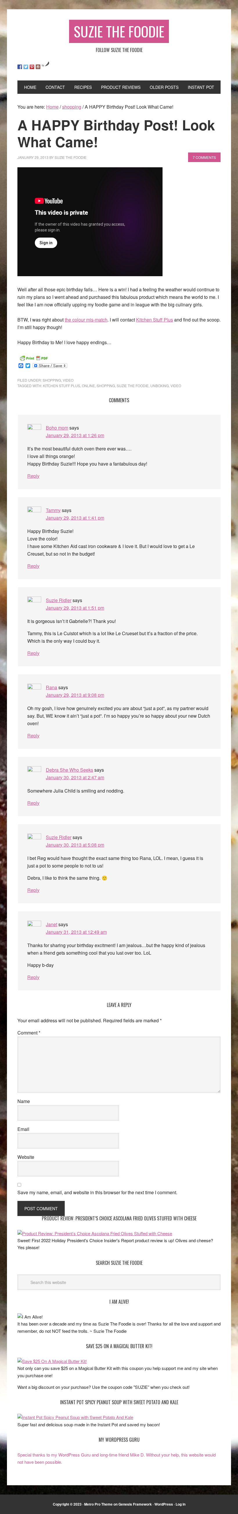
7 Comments (204, 157)
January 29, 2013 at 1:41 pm (75, 517)
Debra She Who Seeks (69, 769)
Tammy (53, 510)
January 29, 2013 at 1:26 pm (75, 435)
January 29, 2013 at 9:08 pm (75, 695)
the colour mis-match (86, 319)
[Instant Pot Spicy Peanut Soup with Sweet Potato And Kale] (75, 1417)
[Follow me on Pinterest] (32, 66)
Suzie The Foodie (119, 31)
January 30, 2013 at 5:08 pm (75, 844)
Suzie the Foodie (133, 385)
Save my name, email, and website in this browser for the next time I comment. (97, 1192)
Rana (51, 687)
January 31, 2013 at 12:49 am (76, 931)
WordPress (163, 1504)
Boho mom (57, 427)
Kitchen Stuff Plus (154, 319)
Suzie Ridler (58, 600)
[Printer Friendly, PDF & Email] (33, 357)
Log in (180, 1504)
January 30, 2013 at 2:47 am (75, 777)
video (68, 380)
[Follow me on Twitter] (26, 66)
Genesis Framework (135, 1504)
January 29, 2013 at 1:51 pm (75, 607)
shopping (52, 380)
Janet (51, 924)
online (88, 385)
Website (25, 1157)
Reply (33, 476)
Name (23, 1101)
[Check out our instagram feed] (38, 66)
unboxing (159, 385)
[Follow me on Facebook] (19, 66)
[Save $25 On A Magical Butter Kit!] (52, 1361)
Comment (28, 1032)
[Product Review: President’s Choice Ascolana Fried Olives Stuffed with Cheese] (94, 1233)
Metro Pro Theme (98, 1504)
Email (23, 1129)
